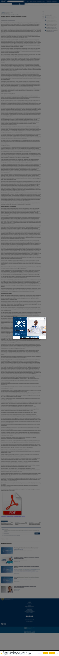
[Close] (58, 653)
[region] (29, 653)
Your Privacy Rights (39, 653)
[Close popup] (44, 318)
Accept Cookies (52, 653)
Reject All (45, 653)
